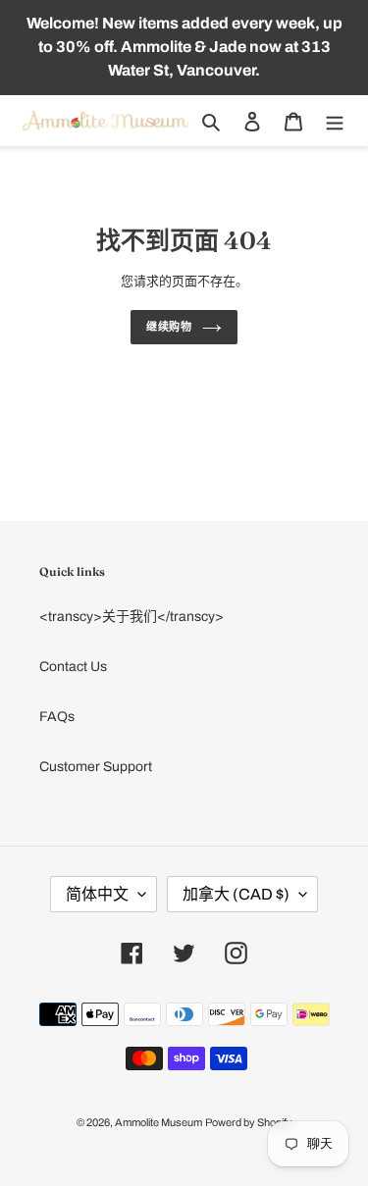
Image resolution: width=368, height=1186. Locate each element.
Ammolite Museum (158, 1122)
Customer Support (95, 766)
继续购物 (169, 327)
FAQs (57, 716)
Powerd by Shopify (248, 1122)
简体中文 (97, 894)
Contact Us (73, 666)
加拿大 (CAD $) (236, 894)
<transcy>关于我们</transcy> (131, 616)
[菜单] (334, 121)
